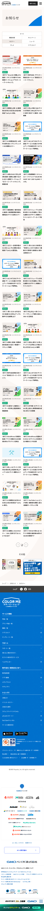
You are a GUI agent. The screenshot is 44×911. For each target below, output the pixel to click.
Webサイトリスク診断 (18, 874)
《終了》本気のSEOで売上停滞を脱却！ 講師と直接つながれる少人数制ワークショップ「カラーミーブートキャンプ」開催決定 (11, 179)
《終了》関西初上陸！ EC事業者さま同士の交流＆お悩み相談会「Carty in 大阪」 (11, 110)
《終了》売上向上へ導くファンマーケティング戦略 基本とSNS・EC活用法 (32, 313)
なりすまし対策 (26, 881)
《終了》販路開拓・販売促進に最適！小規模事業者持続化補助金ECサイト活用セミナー (11, 212)
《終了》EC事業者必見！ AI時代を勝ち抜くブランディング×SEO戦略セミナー (11, 143)
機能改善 (12, 38)
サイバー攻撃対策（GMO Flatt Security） (10, 881)
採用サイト (28, 843)
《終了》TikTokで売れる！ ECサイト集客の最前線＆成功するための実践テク (32, 533)
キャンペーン (32, 38)
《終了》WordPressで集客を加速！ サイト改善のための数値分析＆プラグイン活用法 (11, 438)
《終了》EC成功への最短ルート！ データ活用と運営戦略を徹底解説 (11, 408)
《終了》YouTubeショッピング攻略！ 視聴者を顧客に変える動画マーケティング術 (32, 502)
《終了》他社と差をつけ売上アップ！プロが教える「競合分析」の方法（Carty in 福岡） (32, 344)
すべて (22, 34)
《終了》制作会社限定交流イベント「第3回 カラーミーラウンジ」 (11, 375)
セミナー (12, 41)
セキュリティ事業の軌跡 (7, 884)
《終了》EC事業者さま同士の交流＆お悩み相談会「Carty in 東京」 (11, 502)
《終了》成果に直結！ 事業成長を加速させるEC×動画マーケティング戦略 (11, 344)
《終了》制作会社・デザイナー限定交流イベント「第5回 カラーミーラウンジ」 (32, 77)
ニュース (31, 41)
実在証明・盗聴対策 (6, 877)
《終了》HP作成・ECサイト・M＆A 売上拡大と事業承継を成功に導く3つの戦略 (32, 408)
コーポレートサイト (18, 843)
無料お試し (33, 3)
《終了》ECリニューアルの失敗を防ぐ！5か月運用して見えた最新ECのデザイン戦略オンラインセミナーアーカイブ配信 (32, 215)
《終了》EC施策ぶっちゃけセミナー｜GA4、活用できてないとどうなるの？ (11, 533)
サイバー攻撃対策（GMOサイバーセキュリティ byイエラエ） (15, 879)
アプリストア (32, 45)
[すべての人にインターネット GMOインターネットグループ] (19, 901)
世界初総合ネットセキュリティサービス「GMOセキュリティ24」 (16, 872)
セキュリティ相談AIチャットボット (34, 874)
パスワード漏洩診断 (6, 874)
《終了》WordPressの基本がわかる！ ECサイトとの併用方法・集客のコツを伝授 (32, 438)
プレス (12, 45)
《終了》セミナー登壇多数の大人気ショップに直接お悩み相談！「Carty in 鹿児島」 (11, 247)
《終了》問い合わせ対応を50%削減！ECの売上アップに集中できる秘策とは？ (11, 313)
